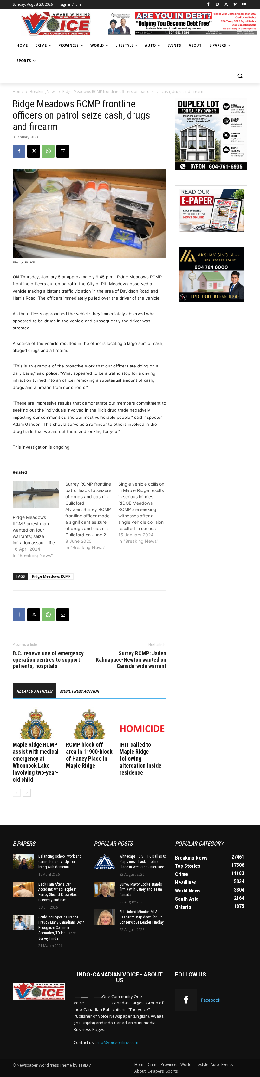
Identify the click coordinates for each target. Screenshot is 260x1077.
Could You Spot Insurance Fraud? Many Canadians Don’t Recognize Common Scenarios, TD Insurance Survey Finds (61, 928)
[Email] (62, 151)
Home (18, 91)
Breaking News (43, 91)
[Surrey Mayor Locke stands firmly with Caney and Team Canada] (104, 889)
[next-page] (27, 793)
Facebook (210, 999)
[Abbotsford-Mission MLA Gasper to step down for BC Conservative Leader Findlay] (104, 917)
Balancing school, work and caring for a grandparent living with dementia (60, 861)
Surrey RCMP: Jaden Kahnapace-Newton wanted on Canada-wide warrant (131, 659)
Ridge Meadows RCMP (51, 576)
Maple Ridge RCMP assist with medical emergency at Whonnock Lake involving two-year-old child (36, 762)
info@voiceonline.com (117, 1042)
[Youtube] (243, 4)
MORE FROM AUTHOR (79, 691)
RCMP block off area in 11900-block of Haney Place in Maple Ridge (89, 755)
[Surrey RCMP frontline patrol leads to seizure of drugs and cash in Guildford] (91, 516)
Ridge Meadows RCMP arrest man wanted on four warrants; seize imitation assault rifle (34, 530)
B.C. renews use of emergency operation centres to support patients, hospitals (48, 659)
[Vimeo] (234, 4)
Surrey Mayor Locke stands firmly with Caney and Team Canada (141, 889)
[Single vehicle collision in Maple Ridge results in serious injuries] (144, 512)
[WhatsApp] (48, 151)
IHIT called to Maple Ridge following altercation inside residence (140, 758)
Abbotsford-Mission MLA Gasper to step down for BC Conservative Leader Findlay (142, 917)
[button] (239, 75)
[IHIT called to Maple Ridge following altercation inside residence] (143, 723)
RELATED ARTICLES (34, 691)
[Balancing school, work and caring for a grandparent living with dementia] (23, 861)
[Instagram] (217, 4)
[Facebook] (208, 4)
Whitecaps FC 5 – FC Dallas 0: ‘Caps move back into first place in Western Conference (143, 861)
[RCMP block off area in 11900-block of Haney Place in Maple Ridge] (89, 723)
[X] (226, 4)
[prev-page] (17, 793)
